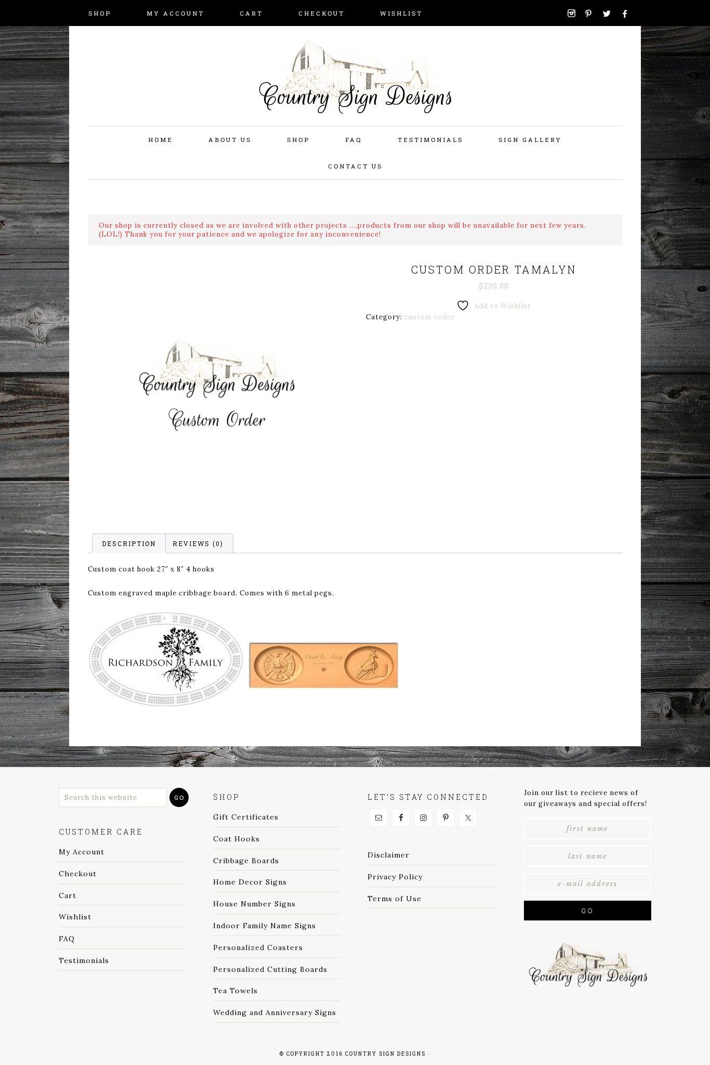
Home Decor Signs (250, 882)
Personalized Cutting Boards (270, 969)
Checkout (78, 873)
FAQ (67, 938)
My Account (81, 851)
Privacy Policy (395, 876)
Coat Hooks (236, 838)
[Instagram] (575, 13)
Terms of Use (394, 898)
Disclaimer (388, 855)
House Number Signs (254, 903)
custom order (429, 317)
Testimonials (84, 960)
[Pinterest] (592, 13)
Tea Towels (235, 990)
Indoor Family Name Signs (264, 925)
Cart (67, 895)
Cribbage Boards (246, 860)
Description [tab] (129, 543)
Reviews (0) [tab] (198, 543)
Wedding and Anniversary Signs (274, 1012)
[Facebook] (629, 13)
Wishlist (75, 916)
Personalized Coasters (258, 947)
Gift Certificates (246, 817)
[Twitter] (610, 13)
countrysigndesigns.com (355, 88)
